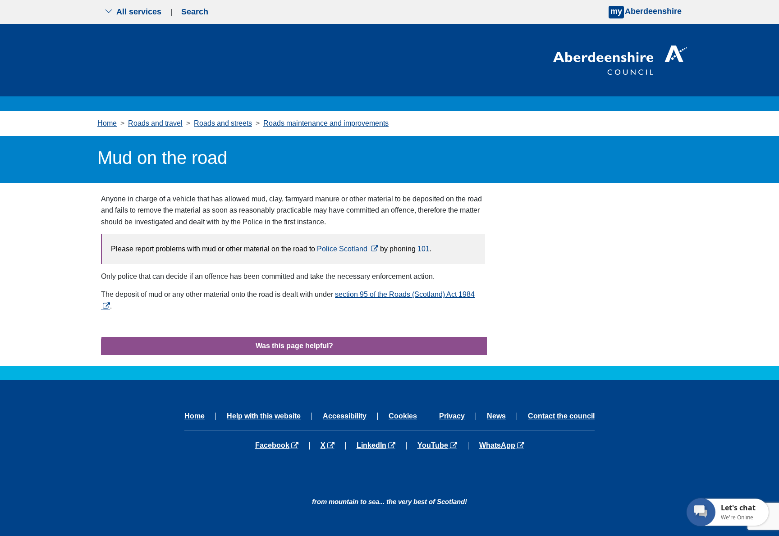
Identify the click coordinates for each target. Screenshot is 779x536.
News (496, 416)
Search (194, 11)
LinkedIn (381, 445)
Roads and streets (223, 123)
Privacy (452, 416)
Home (107, 123)
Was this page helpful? (294, 346)
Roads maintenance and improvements (326, 123)
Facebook (282, 445)
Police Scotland (347, 249)
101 (423, 249)
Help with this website (264, 416)
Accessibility (345, 416)
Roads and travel (155, 123)
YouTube (442, 445)
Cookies (403, 416)
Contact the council (561, 416)
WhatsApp (501, 445)
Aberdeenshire (646, 11)
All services (138, 11)
